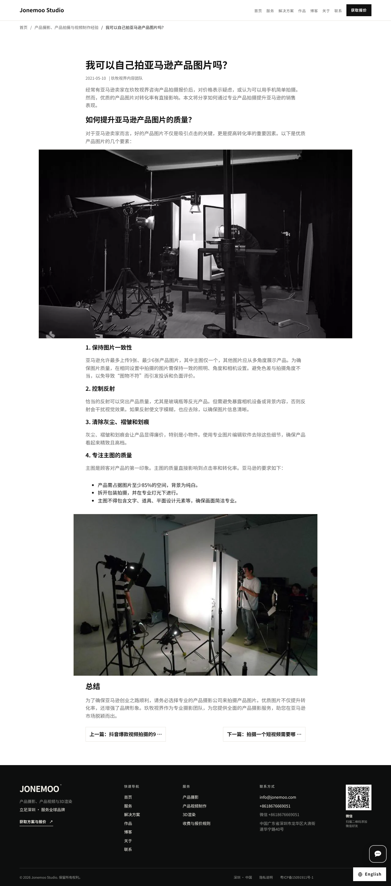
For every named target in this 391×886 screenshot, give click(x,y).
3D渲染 (189, 814)
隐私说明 (266, 877)
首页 (258, 10)
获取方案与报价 (36, 821)
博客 (314, 10)
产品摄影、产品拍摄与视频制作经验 (67, 27)
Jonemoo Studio (42, 10)
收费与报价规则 (196, 823)
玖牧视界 (139, 89)
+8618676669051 (275, 806)
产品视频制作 (194, 806)
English (373, 874)
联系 (338, 10)
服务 (270, 10)
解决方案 (286, 10)
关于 (326, 10)
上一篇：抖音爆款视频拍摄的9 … (126, 734)
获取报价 (359, 10)
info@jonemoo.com (278, 797)
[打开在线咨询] (378, 854)
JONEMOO (40, 789)
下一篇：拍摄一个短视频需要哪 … (264, 734)
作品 (302, 10)
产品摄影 (191, 797)
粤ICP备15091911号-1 (296, 877)
